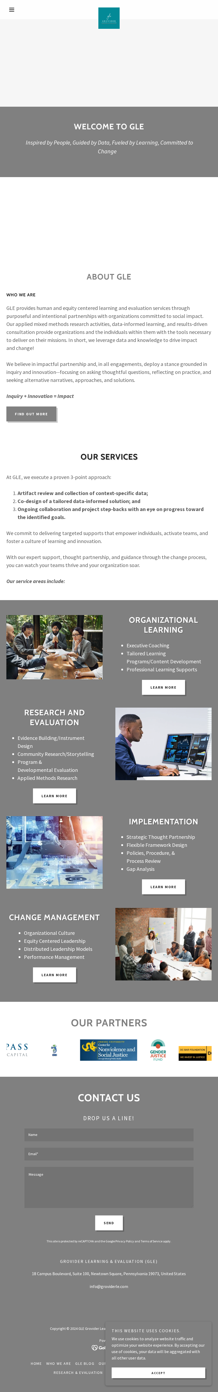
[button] (21, 9)
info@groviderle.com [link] (109, 1286)
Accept (158, 1373)
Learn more (163, 687)
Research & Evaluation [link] (78, 1372)
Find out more (31, 414)
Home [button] (36, 1363)
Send (109, 1223)
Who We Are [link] (58, 1363)
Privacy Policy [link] (124, 1241)
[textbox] (108, 1134)
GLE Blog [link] (84, 1363)
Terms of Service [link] (151, 1241)
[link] (109, 9)
